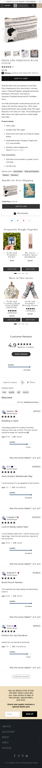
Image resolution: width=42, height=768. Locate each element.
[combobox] (28, 402)
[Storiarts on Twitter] (27, 756)
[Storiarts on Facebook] (15, 756)
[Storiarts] (21, 5)
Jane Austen (18, 171)
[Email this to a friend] (29, 220)
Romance (14, 175)
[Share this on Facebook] (17, 220)
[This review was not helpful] (38, 458)
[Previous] (3, 29)
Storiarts (12, 763)
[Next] (39, 29)
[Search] (33, 5)
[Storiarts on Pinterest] (23, 756)
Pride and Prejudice (32, 171)
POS (17, 763)
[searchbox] (11, 382)
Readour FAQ (18, 150)
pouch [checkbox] (25, 392)
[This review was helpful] (33, 458)
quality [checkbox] (11, 392)
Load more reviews (21, 677)
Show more (7, 397)
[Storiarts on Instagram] (19, 756)
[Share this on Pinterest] (23, 220)
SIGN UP (29, 714)
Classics (6, 175)
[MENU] (1, 5)
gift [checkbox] (18, 392)
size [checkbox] (4, 392)
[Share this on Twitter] (11, 220)
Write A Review (21, 354)
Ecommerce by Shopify (30, 763)
